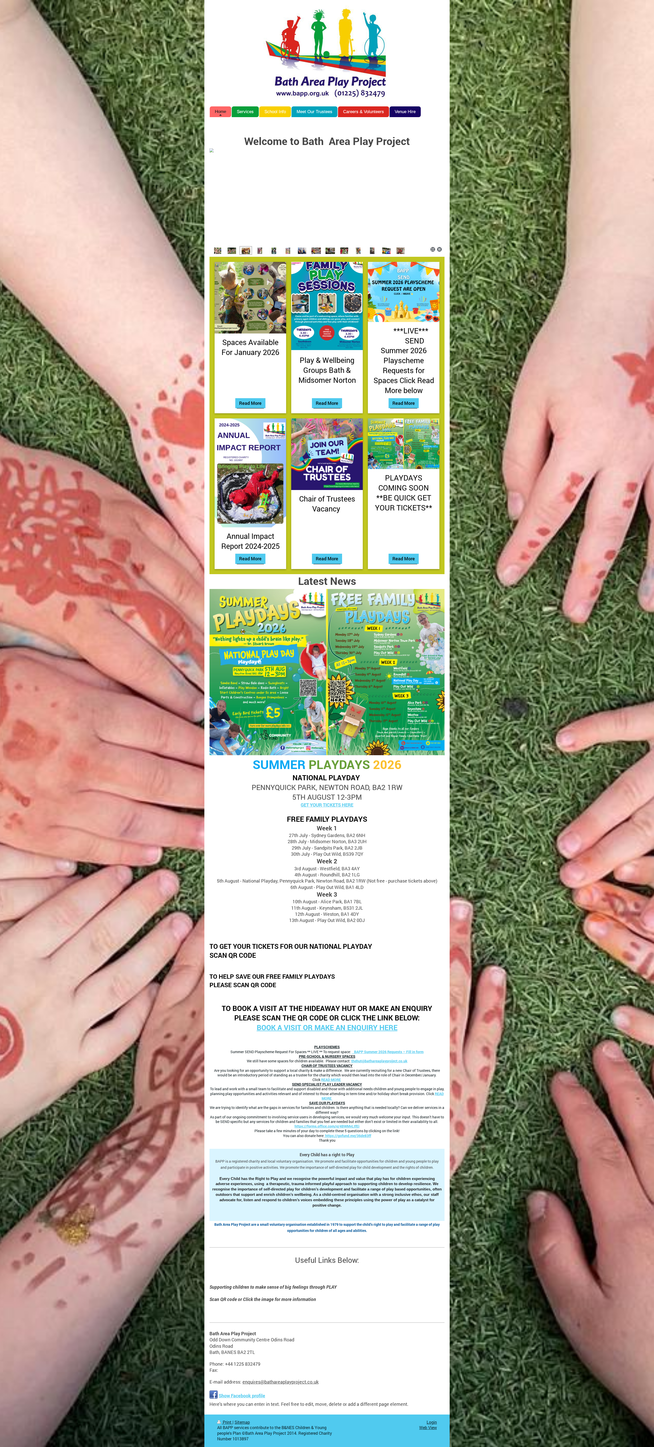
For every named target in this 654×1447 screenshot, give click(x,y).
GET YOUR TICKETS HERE (327, 805)
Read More (250, 403)
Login (432, 1422)
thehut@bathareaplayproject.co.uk (379, 1061)
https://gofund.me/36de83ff (347, 1135)
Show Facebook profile (242, 1396)
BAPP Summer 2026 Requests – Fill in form (388, 1052)
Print (227, 1422)
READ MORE (331, 1079)
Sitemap (242, 1422)
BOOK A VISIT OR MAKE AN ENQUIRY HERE (327, 1027)
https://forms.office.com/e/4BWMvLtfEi (327, 1126)
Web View (428, 1427)
